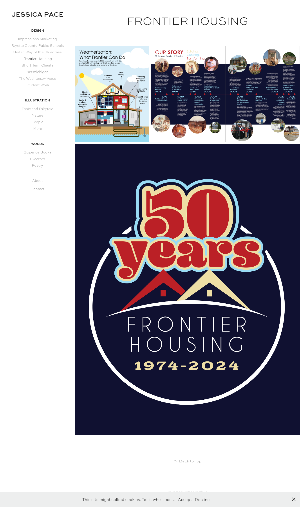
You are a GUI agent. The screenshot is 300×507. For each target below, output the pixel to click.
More (37, 128)
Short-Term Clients (37, 65)
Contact (37, 189)
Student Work (37, 85)
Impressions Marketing (37, 39)
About (37, 180)
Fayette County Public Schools (37, 45)
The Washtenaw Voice (37, 78)
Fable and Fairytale (37, 108)
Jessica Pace (37, 14)
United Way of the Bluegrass (37, 52)
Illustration (37, 100)
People (37, 122)
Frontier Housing (37, 58)
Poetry (37, 165)
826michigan (38, 72)
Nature (37, 115)
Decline (202, 499)
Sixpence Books (37, 152)
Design (37, 30)
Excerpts (37, 159)
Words (37, 144)
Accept (185, 499)
